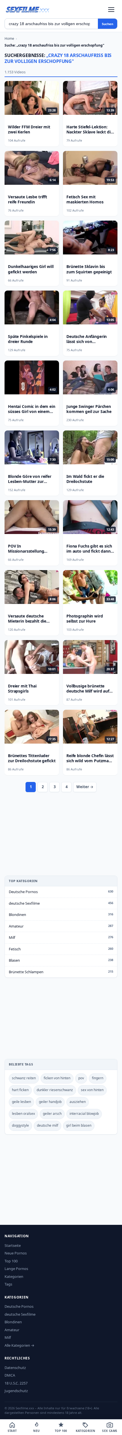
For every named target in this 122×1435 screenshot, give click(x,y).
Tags (8, 1284)
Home (9, 38)
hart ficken (20, 1089)
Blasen (14, 960)
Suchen (107, 24)
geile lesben (21, 1101)
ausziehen (78, 1101)
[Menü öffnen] (111, 9)
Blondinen (17, 914)
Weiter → (84, 786)
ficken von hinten (57, 1078)
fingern (97, 1078)
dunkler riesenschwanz (55, 1089)
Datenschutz (15, 1367)
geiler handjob (50, 1101)
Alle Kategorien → (19, 1345)
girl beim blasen (78, 1125)
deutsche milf (47, 1125)
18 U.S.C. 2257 (16, 1383)
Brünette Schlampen (26, 971)
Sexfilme (28, 9)
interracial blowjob (84, 1113)
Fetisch (15, 948)
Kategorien (14, 1276)
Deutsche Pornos (23, 891)
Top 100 (11, 1260)
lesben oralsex (23, 1113)
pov (81, 1078)
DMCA (10, 1375)
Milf (12, 937)
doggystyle (20, 1125)
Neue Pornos (16, 1253)
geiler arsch (52, 1113)
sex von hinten (92, 1089)
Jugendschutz (16, 1390)
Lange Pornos (16, 1268)
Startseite (13, 1245)
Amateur (16, 926)
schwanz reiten (24, 1078)
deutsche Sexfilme (24, 903)
